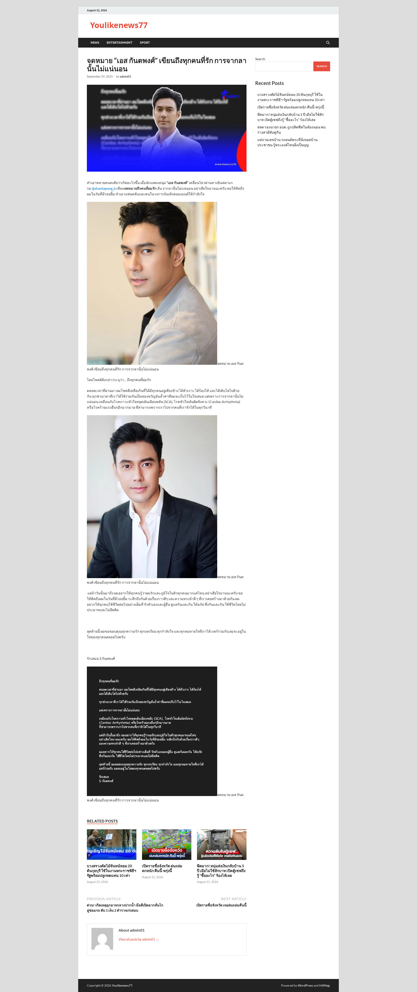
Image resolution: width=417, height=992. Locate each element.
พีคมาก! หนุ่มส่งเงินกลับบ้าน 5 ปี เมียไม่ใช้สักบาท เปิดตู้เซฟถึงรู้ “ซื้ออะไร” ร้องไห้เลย (221, 871)
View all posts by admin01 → (139, 939)
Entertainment (119, 42)
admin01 (125, 76)
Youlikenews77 (119, 25)
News (95, 42)
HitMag (324, 985)
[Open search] (328, 43)
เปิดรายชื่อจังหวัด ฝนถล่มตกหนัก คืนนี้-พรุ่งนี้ (162, 868)
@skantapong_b (104, 188)
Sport (145, 42)
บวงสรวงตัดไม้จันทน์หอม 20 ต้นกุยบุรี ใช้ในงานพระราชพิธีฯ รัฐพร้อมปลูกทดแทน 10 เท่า (111, 871)
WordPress (305, 985)
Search (260, 59)
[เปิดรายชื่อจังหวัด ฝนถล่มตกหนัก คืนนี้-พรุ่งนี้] (167, 846)
